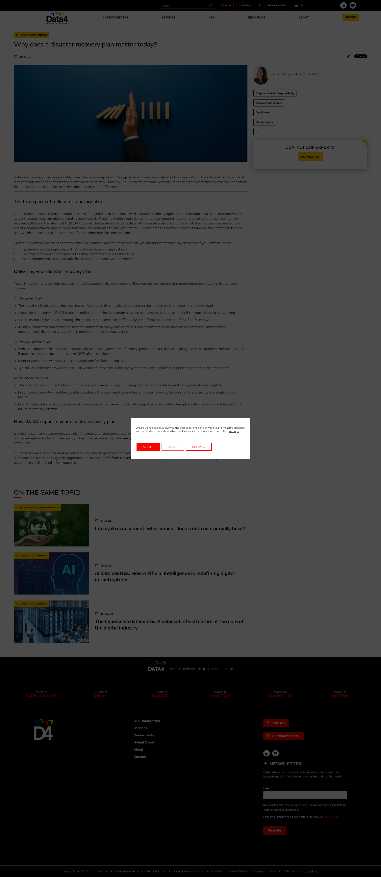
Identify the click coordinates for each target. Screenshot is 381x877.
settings (234, 431)
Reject (173, 446)
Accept (148, 446)
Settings (198, 446)
